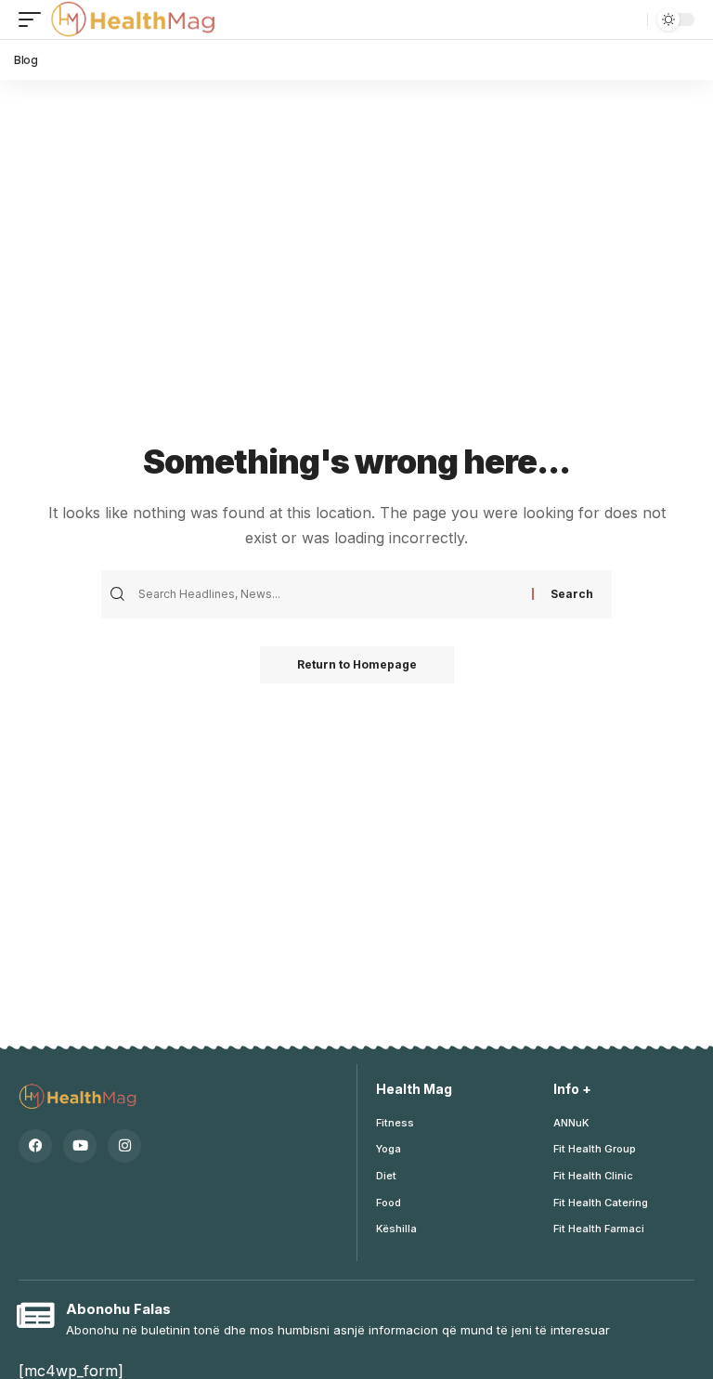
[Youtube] (80, 1146)
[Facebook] (35, 1146)
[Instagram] (124, 1146)
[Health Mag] (134, 19)
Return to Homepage (357, 664)
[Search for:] (333, 594)
